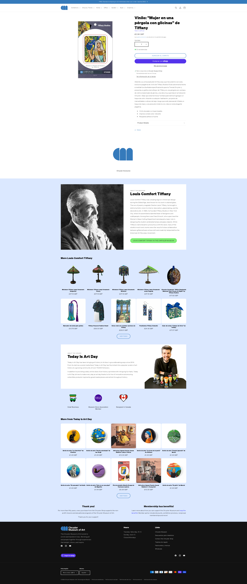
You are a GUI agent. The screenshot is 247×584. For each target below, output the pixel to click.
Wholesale (158, 549)
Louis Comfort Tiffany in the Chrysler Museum (153, 241)
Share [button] (139, 130)
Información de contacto (150, 579)
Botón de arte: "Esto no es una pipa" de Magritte (98, 486)
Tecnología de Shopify (84, 579)
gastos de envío (141, 37)
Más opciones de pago (160, 66)
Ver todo (123, 336)
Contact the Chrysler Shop (164, 539)
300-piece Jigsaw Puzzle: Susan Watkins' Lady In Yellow (123, 451)
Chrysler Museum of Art (71, 579)
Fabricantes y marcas (162, 545)
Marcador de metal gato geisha (73, 326)
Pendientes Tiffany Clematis (148, 326)
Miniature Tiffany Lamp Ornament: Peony (98, 290)
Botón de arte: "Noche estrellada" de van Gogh (98, 451)
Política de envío (137, 579)
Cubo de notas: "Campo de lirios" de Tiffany (174, 326)
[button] (75, 8)
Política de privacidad (112, 579)
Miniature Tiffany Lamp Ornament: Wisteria (123, 290)
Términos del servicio (125, 579)
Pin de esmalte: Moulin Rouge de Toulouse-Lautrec (123, 486)
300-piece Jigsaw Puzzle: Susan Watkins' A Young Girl (148, 486)
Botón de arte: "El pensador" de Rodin (73, 485)
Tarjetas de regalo (161, 542)
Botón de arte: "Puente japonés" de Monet (173, 451)
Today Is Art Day (140, 30)
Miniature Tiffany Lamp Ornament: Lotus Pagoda (148, 290)
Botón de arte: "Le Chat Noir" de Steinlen (73, 451)
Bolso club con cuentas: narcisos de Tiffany (123, 326)
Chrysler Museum (161, 532)
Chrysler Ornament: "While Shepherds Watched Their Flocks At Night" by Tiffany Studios (174, 291)
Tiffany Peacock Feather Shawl (98, 326)
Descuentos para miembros (164, 535)
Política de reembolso (98, 579)
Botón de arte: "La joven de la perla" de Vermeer (148, 451)
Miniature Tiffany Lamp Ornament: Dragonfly (73, 290)
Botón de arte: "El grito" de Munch (174, 485)
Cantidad (137, 40)
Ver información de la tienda (146, 76)
